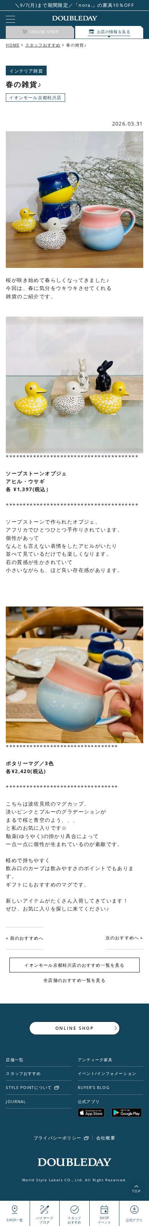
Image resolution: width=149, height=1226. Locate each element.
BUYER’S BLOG (94, 1087)
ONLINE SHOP (74, 1028)
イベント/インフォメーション (107, 1073)
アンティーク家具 (95, 1059)
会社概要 (105, 1138)
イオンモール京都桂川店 (35, 97)
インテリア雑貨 (26, 71)
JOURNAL (16, 1101)
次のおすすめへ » (124, 938)
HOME (12, 45)
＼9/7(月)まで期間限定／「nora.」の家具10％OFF (74, 5)
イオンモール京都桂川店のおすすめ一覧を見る (74, 965)
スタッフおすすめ (42, 45)
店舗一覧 (14, 1059)
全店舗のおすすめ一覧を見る (74, 980)
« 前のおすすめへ (24, 938)
